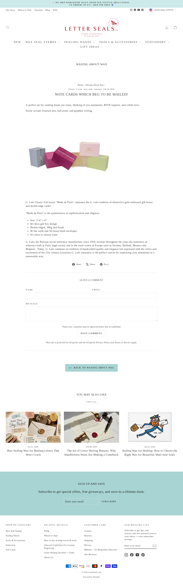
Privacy (88, 545)
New (17, 42)
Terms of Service (123, 342)
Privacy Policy (103, 342)
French (71, 89)
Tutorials (38, 10)
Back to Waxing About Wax (93, 368)
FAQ (55, 10)
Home (80, 85)
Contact (88, 531)
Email (96, 290)
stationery (98, 89)
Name (29, 290)
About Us (48, 557)
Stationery (156, 42)
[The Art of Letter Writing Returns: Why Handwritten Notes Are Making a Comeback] (91, 427)
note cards (88, 89)
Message (32, 304)
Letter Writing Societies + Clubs (59, 553)
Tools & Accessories (119, 42)
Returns (88, 536)
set (38, 105)
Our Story (10, 10)
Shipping (88, 540)
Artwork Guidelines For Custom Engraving (59, 546)
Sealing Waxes (78, 42)
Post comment (91, 333)
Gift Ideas (90, 46)
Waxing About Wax (94, 85)
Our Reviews (90, 554)
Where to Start (24, 10)
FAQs (46, 531)
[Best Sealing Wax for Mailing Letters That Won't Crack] (33, 427)
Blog (47, 10)
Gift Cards (11, 550)
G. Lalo (79, 89)
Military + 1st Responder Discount (100, 550)
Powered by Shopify (91, 577)
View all (91, 402)
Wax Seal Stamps (41, 42)
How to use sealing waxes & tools (60, 540)
